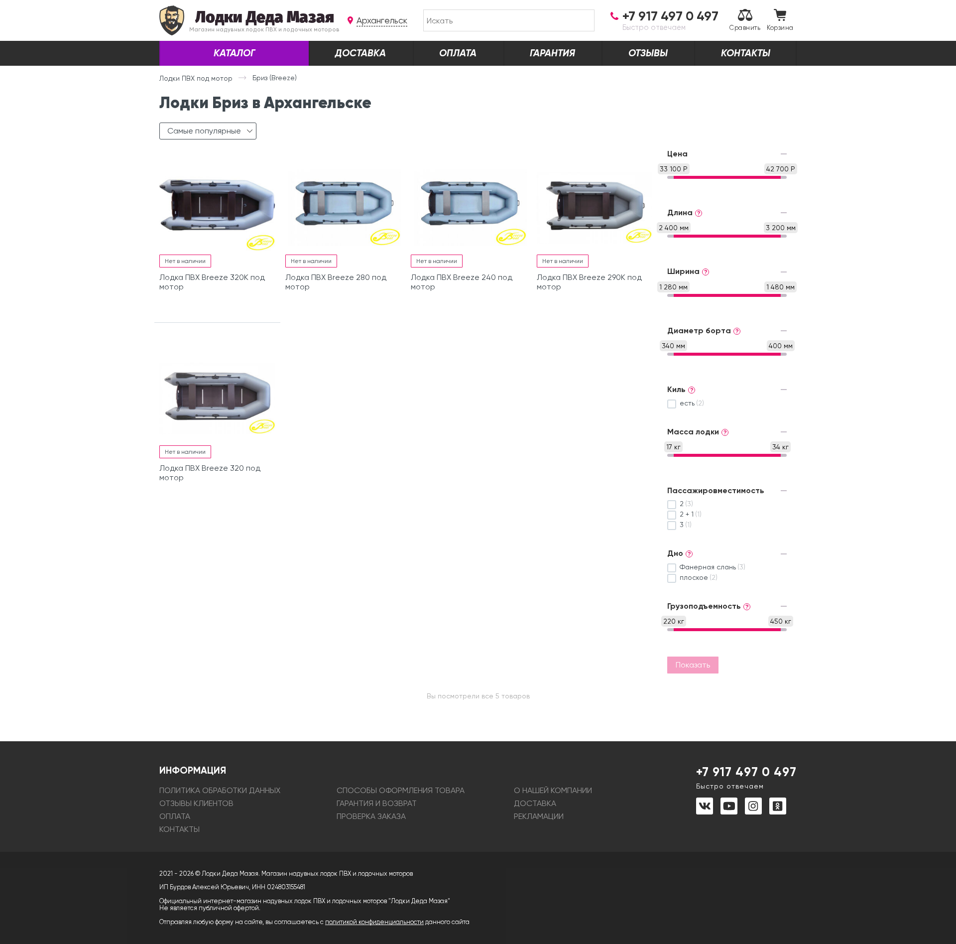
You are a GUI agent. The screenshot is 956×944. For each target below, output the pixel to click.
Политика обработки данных (219, 790)
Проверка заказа (371, 816)
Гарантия (552, 53)
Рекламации (539, 816)
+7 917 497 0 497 (746, 777)
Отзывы (648, 53)
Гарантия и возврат (377, 803)
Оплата (458, 53)
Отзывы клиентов (196, 803)
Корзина (780, 27)
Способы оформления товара (401, 790)
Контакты (745, 53)
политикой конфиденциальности (374, 922)
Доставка (360, 53)
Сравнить (744, 27)
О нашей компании (553, 790)
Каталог (234, 53)
